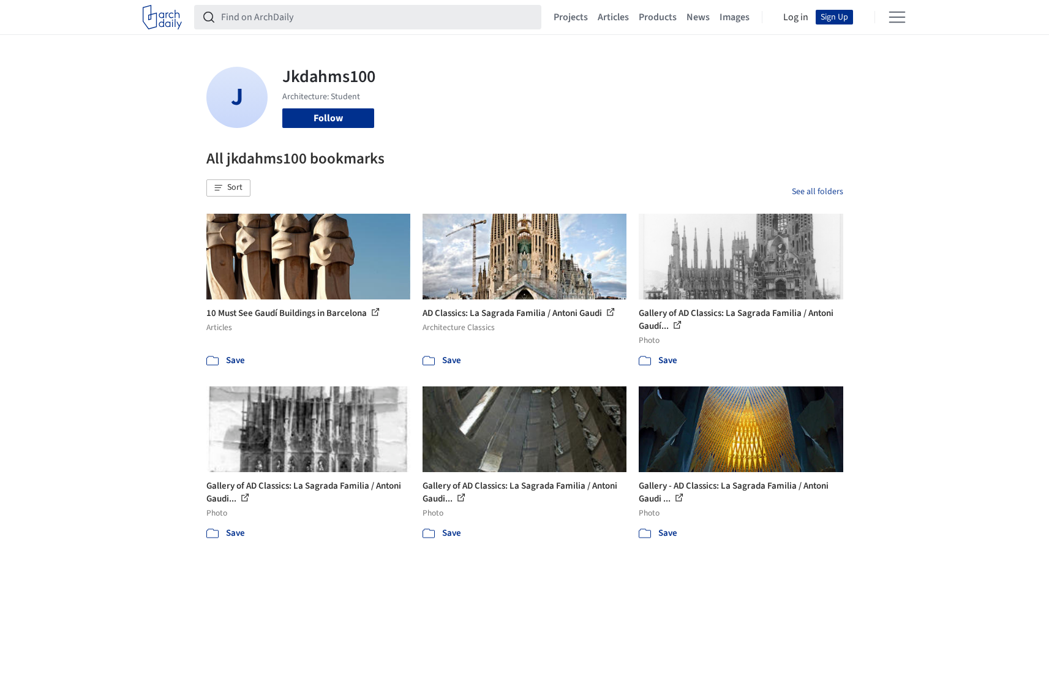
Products (658, 17)
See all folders (817, 191)
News (698, 17)
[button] (228, 188)
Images (735, 17)
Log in (795, 17)
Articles (613, 17)
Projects (571, 17)
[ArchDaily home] (162, 17)
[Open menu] (897, 17)
